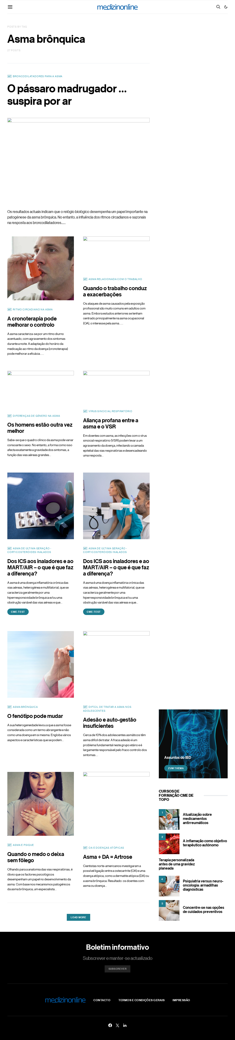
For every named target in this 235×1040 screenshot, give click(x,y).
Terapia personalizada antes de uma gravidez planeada (177, 864)
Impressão (181, 1000)
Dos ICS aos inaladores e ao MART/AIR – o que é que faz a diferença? (40, 567)
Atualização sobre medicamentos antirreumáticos (197, 818)
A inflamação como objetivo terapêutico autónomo (205, 843)
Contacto (101, 1000)
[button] (226, 7)
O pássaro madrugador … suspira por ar (67, 94)
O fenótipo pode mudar (35, 716)
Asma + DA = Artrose (107, 856)
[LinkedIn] (125, 1025)
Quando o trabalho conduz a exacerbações (115, 291)
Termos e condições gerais (141, 1000)
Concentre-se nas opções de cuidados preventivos (203, 909)
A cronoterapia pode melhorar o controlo (32, 321)
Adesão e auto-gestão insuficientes (109, 722)
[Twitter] (117, 1025)
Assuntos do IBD (177, 757)
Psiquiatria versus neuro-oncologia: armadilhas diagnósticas (203, 885)
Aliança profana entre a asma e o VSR (110, 423)
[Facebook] (110, 1025)
